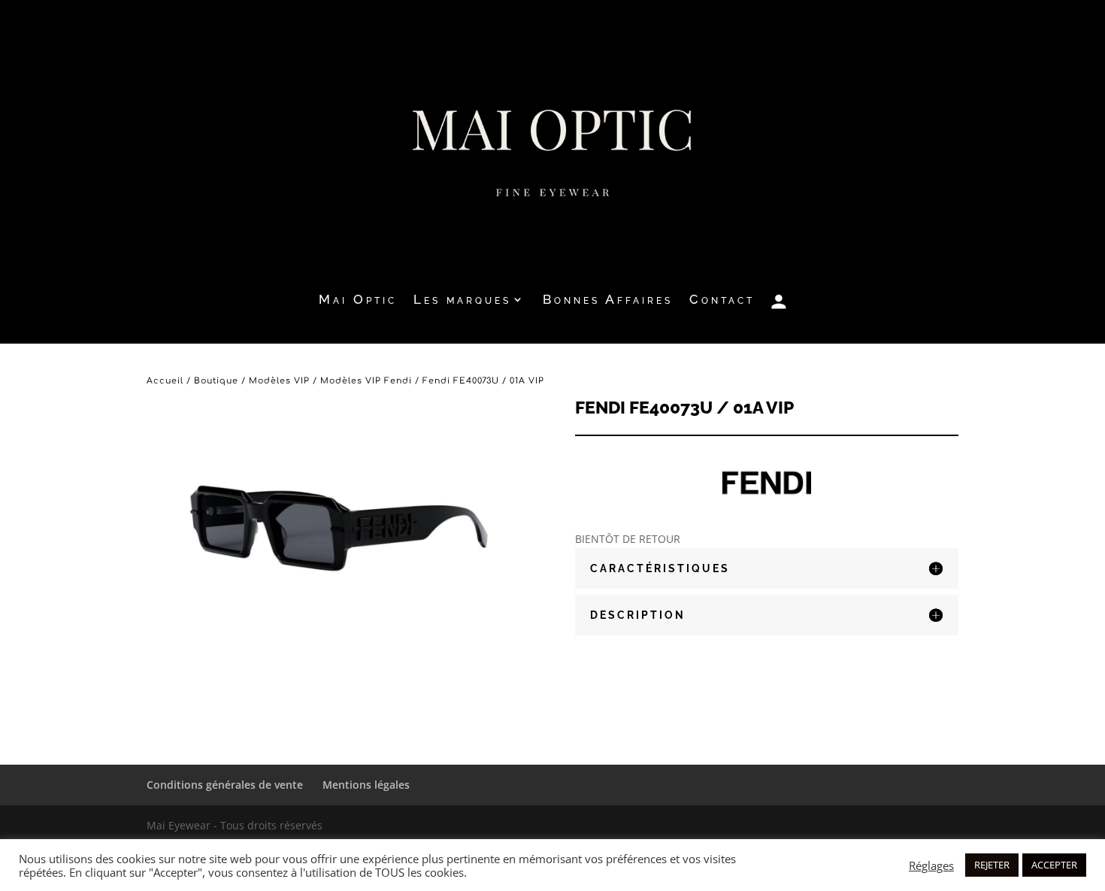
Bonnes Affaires (608, 300)
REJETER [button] (992, 864)
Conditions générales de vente (225, 784)
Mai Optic (358, 300)
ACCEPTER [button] (1054, 864)
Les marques (462, 300)
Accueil (165, 381)
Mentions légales (366, 784)
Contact (722, 300)
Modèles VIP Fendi (366, 381)
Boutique (216, 381)
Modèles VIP (279, 381)
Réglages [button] (931, 865)
